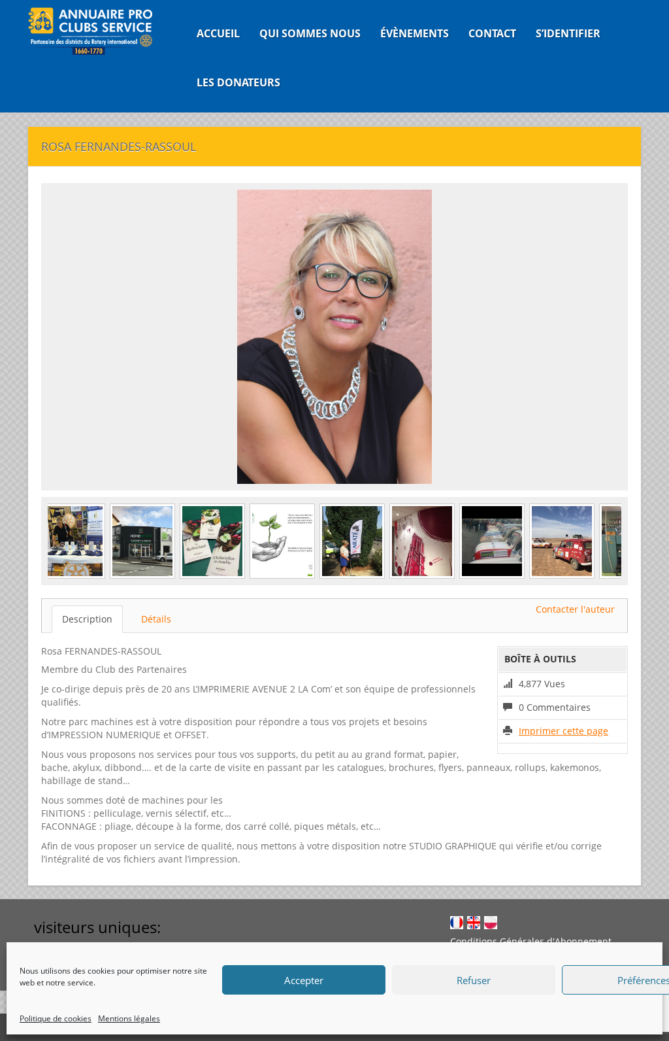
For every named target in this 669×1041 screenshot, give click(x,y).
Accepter (303, 980)
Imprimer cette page (563, 731)
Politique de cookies (55, 1018)
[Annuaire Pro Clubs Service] (97, 30)
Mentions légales (129, 1018)
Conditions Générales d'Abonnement (531, 941)
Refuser (474, 980)
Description (87, 619)
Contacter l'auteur (575, 609)
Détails (156, 619)
